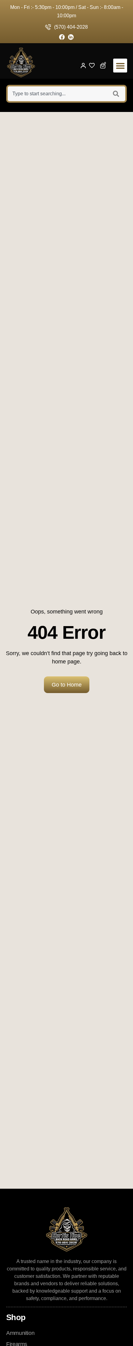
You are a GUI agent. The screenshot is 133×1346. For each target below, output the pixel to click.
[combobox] (56, 94)
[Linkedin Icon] (71, 37)
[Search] (117, 94)
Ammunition (20, 1333)
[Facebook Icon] (62, 37)
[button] (120, 65)
